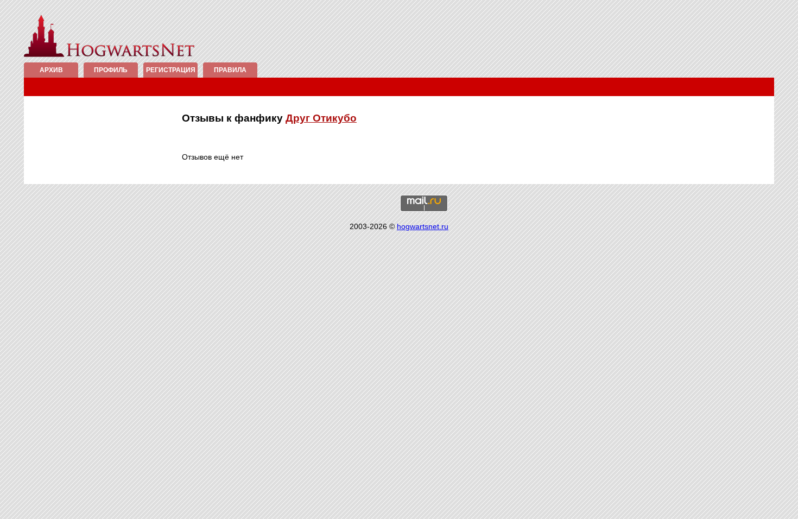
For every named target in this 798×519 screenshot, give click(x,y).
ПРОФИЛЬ (111, 70)
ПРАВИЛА (230, 70)
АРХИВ (51, 70)
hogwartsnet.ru (422, 226)
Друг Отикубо (321, 118)
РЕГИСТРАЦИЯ (170, 70)
